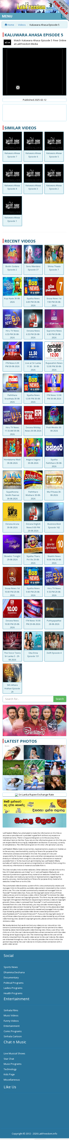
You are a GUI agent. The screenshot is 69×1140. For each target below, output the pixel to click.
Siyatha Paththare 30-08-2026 (54, 463)
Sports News (11, 967)
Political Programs (14, 982)
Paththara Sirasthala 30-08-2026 (12, 398)
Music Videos (11, 1015)
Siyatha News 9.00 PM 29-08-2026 (33, 591)
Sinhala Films (11, 1010)
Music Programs (13, 1064)
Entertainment (12, 1026)
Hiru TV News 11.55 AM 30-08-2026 (12, 431)
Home (10, 24)
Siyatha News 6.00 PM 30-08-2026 (33, 302)
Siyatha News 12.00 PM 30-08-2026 (33, 398)
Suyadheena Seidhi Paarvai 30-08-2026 (12, 495)
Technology (10, 1069)
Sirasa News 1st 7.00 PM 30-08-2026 (54, 302)
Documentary (11, 977)
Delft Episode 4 (54, 652)
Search (60, 699)
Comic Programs (13, 1031)
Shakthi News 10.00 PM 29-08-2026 (54, 559)
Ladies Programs (13, 988)
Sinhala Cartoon (13, 1036)
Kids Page (9, 1074)
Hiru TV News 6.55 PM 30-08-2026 (12, 334)
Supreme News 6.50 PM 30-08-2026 (54, 334)
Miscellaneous (12, 1079)
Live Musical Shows (14, 1053)
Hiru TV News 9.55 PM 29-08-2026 (54, 591)
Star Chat (9, 1058)
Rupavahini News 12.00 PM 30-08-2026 (54, 366)
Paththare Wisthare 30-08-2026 (33, 495)
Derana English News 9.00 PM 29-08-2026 (33, 527)
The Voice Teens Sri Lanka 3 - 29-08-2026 (12, 656)
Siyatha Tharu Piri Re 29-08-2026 (33, 559)
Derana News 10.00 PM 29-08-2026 (12, 624)
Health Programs (13, 993)
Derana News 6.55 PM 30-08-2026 (33, 334)
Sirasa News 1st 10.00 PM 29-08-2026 (12, 591)
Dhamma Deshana (14, 972)
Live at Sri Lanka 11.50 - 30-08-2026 (33, 366)
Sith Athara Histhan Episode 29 (12, 688)
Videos (22, 24)
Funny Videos (11, 1020)
